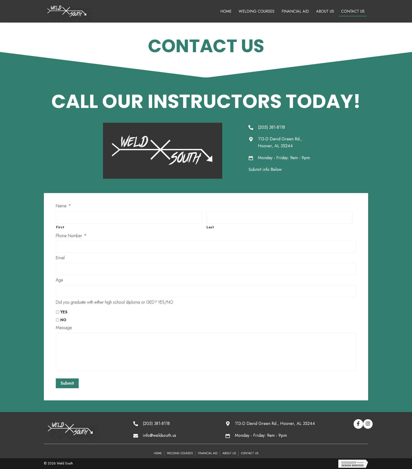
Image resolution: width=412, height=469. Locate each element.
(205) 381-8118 (271, 127)
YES (63, 312)
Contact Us (249, 453)
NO (63, 320)
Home (158, 453)
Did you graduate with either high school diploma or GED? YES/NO (114, 302)
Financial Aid (207, 453)
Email (60, 258)
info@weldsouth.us (159, 435)
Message (64, 328)
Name (63, 206)
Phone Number (71, 236)
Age (59, 280)
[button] (358, 424)
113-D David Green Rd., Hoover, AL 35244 (275, 423)
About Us (229, 453)
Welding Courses (180, 453)
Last (210, 226)
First (60, 226)
